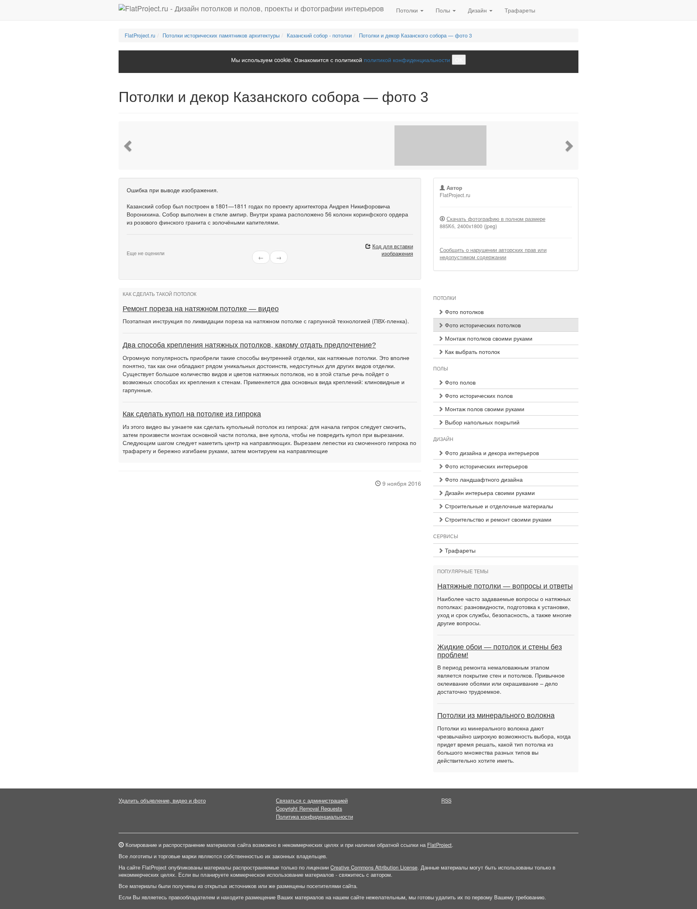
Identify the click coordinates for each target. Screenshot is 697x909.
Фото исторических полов (478, 395)
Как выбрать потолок (471, 351)
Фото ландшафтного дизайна (483, 479)
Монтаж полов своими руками (483, 409)
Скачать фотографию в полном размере (496, 219)
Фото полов (459, 382)
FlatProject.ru (140, 35)
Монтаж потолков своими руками (487, 338)
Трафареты (520, 10)
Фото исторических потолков (482, 325)
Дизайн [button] (478, 10)
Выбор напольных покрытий (481, 422)
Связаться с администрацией (312, 800)
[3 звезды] (138, 246)
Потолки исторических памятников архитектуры (221, 35)
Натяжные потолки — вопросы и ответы (505, 586)
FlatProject (439, 845)
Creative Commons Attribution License (373, 867)
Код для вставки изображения (392, 250)
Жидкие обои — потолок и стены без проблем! (499, 651)
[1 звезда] (129, 246)
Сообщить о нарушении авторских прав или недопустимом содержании (493, 253)
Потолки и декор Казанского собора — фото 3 (415, 35)
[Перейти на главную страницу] (251, 10)
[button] (129, 145)
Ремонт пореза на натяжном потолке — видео (201, 309)
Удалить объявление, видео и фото (162, 800)
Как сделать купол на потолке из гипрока (192, 414)
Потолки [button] (407, 10)
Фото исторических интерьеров (485, 466)
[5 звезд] (148, 246)
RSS (446, 800)
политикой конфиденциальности (407, 60)
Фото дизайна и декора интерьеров (491, 453)
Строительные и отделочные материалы (498, 506)
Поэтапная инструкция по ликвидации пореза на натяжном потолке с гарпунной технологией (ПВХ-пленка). (266, 321)
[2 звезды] (133, 246)
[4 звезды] (143, 246)
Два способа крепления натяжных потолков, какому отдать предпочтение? (249, 345)
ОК (459, 60)
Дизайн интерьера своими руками (489, 493)
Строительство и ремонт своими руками (497, 519)
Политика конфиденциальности (314, 816)
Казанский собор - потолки (319, 35)
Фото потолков (463, 312)
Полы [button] (444, 10)
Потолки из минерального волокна (496, 715)
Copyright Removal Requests (309, 808)
